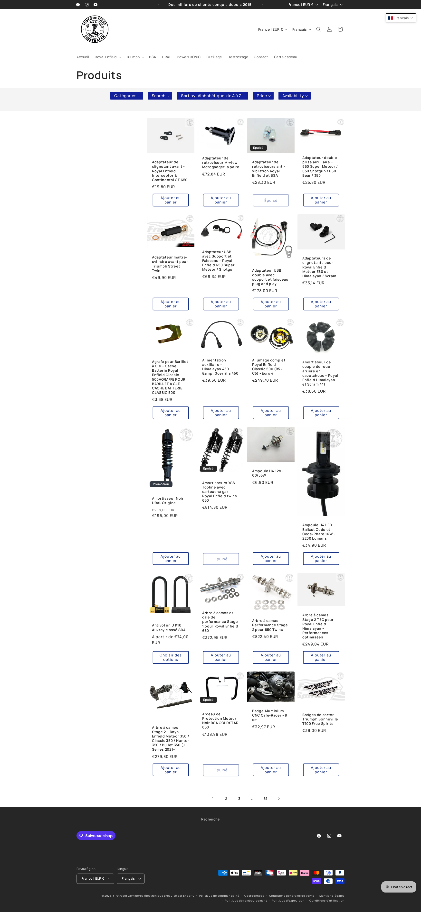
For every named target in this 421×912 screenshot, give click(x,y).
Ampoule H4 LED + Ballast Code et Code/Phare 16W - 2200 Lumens (318, 532)
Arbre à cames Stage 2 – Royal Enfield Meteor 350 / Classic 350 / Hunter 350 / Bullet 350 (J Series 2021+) (170, 738)
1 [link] (213, 798)
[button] (107, 57)
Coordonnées (254, 895)
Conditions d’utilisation (326, 901)
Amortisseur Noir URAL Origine (168, 500)
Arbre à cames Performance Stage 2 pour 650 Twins (270, 625)
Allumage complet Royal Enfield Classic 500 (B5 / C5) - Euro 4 (269, 367)
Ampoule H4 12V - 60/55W (268, 473)
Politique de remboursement (246, 901)
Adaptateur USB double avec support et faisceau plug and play (270, 277)
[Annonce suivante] (262, 4)
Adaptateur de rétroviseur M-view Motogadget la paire (220, 162)
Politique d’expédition (288, 901)
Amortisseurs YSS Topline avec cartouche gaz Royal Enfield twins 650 (219, 492)
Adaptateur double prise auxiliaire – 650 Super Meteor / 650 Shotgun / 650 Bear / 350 (320, 167)
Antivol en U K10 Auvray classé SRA (168, 627)
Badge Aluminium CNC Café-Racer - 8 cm (269, 715)
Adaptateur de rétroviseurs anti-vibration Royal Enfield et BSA (268, 169)
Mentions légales (331, 895)
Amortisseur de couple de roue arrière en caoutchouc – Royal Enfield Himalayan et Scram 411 (320, 373)
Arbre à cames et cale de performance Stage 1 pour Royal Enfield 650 (220, 622)
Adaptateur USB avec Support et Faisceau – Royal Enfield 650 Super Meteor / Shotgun (218, 261)
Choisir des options (171, 657)
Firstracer (120, 895)
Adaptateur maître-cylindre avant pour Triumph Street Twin (170, 264)
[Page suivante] (278, 798)
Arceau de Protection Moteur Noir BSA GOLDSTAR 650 (220, 721)
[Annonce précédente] (158, 4)
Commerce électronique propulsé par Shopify (161, 895)
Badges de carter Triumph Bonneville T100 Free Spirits (320, 719)
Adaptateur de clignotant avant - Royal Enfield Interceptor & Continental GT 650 (170, 171)
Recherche (210, 819)
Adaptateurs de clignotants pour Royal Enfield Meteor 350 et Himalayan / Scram (319, 267)
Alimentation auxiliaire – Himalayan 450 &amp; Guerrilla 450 (220, 367)
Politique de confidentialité (219, 895)
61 (266, 798)
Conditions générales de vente (292, 895)
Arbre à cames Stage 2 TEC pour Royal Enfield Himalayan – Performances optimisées (318, 626)
